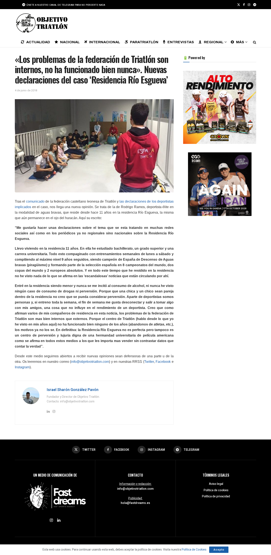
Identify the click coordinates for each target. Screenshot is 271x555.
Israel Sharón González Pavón (72, 390)
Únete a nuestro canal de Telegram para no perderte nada (65, 5)
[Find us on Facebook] (244, 4)
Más (240, 42)
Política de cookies (216, 490)
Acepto (218, 550)
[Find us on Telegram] (254, 4)
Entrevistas (180, 42)
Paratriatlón (144, 42)
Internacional (104, 42)
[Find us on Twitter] (238, 4)
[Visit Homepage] (41, 23)
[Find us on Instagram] (249, 4)
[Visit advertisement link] (219, 107)
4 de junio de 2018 (26, 90)
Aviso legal (216, 484)
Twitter (149, 361)
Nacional (70, 42)
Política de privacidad (216, 496)
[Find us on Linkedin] (58, 520)
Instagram (22, 367)
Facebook (163, 361)
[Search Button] (254, 42)
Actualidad (38, 42)
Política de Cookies (194, 549)
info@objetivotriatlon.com (90, 361)
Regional (213, 42)
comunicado (35, 201)
